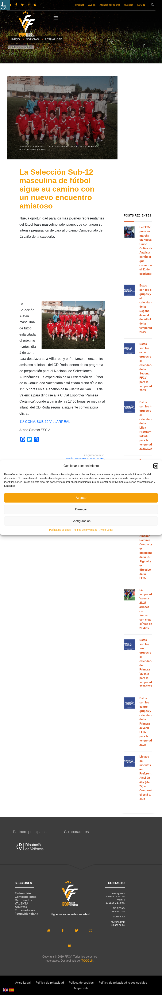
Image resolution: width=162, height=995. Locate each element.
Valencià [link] (128, 5)
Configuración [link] (81, 521)
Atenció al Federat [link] (110, 5)
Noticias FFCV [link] (88, 146)
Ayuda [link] (91, 5)
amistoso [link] (80, 458)
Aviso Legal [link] (106, 529)
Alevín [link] (69, 458)
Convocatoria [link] (95, 458)
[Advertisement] (62, 271)
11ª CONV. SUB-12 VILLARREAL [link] (44, 421)
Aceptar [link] (81, 497)
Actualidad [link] (72, 146)
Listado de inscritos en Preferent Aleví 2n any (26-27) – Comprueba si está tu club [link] (147, 777)
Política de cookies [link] (60, 529)
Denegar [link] (81, 509)
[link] (5, 5)
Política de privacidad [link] (85, 529)
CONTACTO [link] (119, 917)
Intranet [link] (79, 5)
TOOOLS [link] (87, 960)
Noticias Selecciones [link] (32, 149)
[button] (156, 466)
